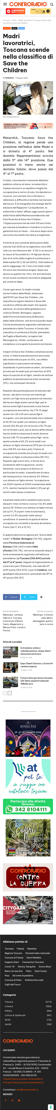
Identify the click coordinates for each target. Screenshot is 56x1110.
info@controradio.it (27, 1089)
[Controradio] (28, 4)
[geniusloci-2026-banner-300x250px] (28, 756)
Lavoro (21, 28)
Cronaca (7, 657)
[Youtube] (19, 1100)
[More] (41, 597)
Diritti (14, 28)
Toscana (7, 28)
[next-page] (9, 693)
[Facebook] (5, 1100)
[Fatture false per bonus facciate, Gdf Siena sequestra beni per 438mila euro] (10, 682)
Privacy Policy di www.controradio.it (23, 1082)
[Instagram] (12, 1100)
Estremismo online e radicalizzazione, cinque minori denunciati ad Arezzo (35, 651)
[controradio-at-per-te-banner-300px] (28, 795)
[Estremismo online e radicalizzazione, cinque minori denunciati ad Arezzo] (10, 652)
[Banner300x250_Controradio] (28, 855)
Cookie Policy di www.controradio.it (23, 1078)
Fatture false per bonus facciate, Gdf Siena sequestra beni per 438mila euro (36, 681)
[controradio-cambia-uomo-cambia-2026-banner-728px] (28, 128)
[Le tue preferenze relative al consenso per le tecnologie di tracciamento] (51, 1107)
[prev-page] (5, 693)
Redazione (9, 78)
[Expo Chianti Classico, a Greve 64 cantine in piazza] (10, 667)
